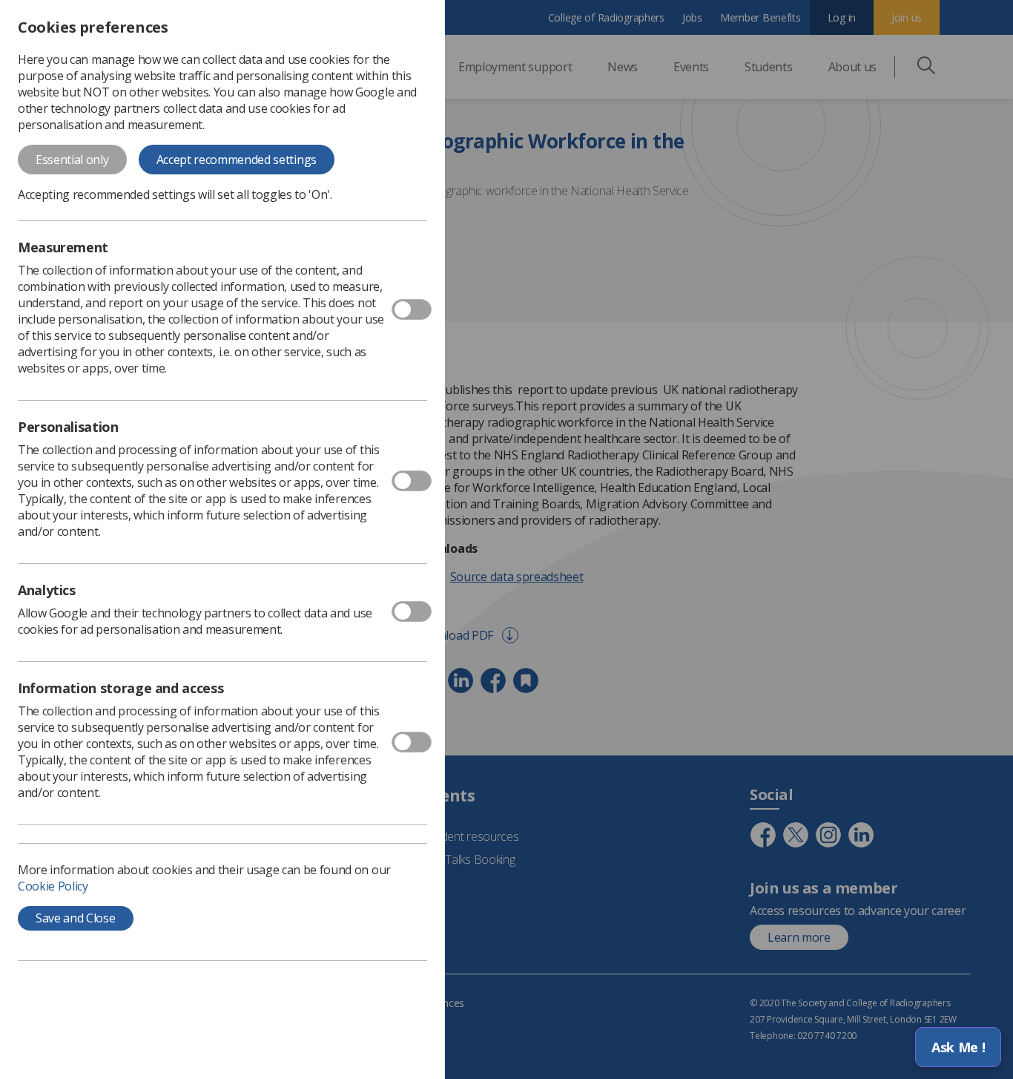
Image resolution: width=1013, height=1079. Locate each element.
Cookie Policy (53, 886)
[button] (958, 1047)
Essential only (72, 159)
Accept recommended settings (236, 159)
